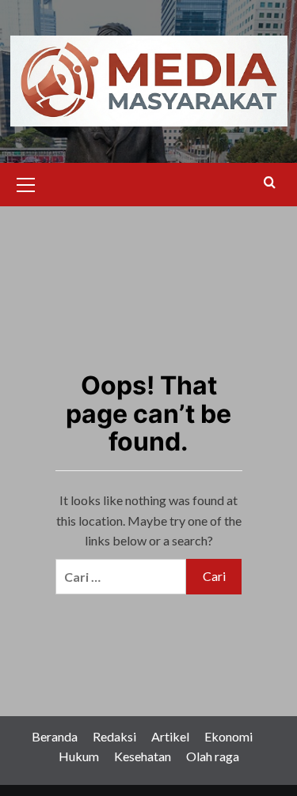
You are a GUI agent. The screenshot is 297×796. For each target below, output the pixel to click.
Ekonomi (228, 736)
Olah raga (212, 756)
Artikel (170, 736)
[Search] (270, 183)
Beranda (55, 736)
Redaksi (114, 736)
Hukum (79, 756)
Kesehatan (142, 756)
